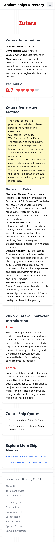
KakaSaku (10, 456)
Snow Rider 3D (14, 512)
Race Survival (13, 521)
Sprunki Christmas (16, 530)
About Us (11, 486)
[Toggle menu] (50, 4)
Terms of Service (15, 490)
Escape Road (13, 516)
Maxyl (43, 456)
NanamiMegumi (10, 462)
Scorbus (33, 456)
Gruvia (21, 462)
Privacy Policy (13, 495)
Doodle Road (13, 507)
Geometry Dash (14, 502)
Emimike (21, 456)
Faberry (44, 462)
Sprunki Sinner (14, 526)
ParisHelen (33, 462)
